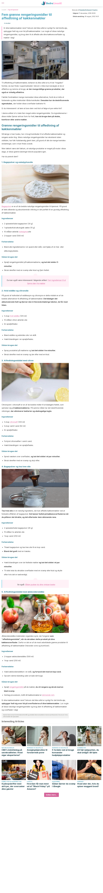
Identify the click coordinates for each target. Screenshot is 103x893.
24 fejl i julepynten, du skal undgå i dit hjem (88, 751)
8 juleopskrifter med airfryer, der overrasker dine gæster (13, 786)
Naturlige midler (8, 748)
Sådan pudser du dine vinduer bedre (40, 585)
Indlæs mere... (51, 795)
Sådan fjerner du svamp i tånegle (63, 785)
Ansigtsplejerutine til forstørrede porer (37, 751)
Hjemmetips (81, 748)
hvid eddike (15, 316)
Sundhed (80, 781)
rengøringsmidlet (16, 687)
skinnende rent (48, 695)
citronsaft (14, 422)
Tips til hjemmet (13, 10)
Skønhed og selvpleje (35, 748)
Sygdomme (56, 781)
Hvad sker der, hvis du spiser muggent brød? (88, 785)
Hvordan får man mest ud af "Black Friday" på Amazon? (38, 786)
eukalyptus (23, 232)
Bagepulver (6, 206)
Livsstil (4, 10)
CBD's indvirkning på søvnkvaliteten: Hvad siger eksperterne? (12, 752)
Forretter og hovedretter (11, 781)
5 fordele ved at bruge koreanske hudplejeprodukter (63, 752)
